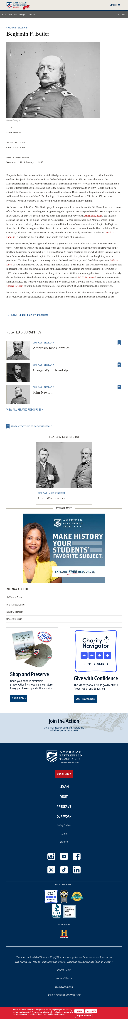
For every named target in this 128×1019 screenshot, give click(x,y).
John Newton (42, 392)
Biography (23, 27)
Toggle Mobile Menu (115, 5)
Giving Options (64, 825)
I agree (79, 1011)
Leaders (23, 314)
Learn (10, 14)
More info (91, 1011)
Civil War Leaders (38, 314)
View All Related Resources (24, 409)
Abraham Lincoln (93, 215)
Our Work (64, 817)
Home (19, 5)
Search (16, 14)
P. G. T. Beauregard (15, 604)
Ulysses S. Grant (14, 286)
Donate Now (64, 773)
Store (68, 834)
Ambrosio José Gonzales (51, 347)
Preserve (64, 807)
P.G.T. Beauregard (87, 277)
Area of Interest (57, 493)
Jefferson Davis (14, 597)
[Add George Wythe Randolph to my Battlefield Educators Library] (119, 365)
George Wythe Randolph (51, 369)
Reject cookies (83, 1015)
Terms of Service (64, 978)
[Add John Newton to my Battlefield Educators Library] (119, 387)
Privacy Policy (64, 970)
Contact (64, 842)
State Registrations (64, 986)
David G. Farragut (14, 611)
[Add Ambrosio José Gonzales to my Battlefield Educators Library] (119, 342)
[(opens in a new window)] (51, 856)
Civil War (11, 27)
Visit (64, 797)
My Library (122, 14)
